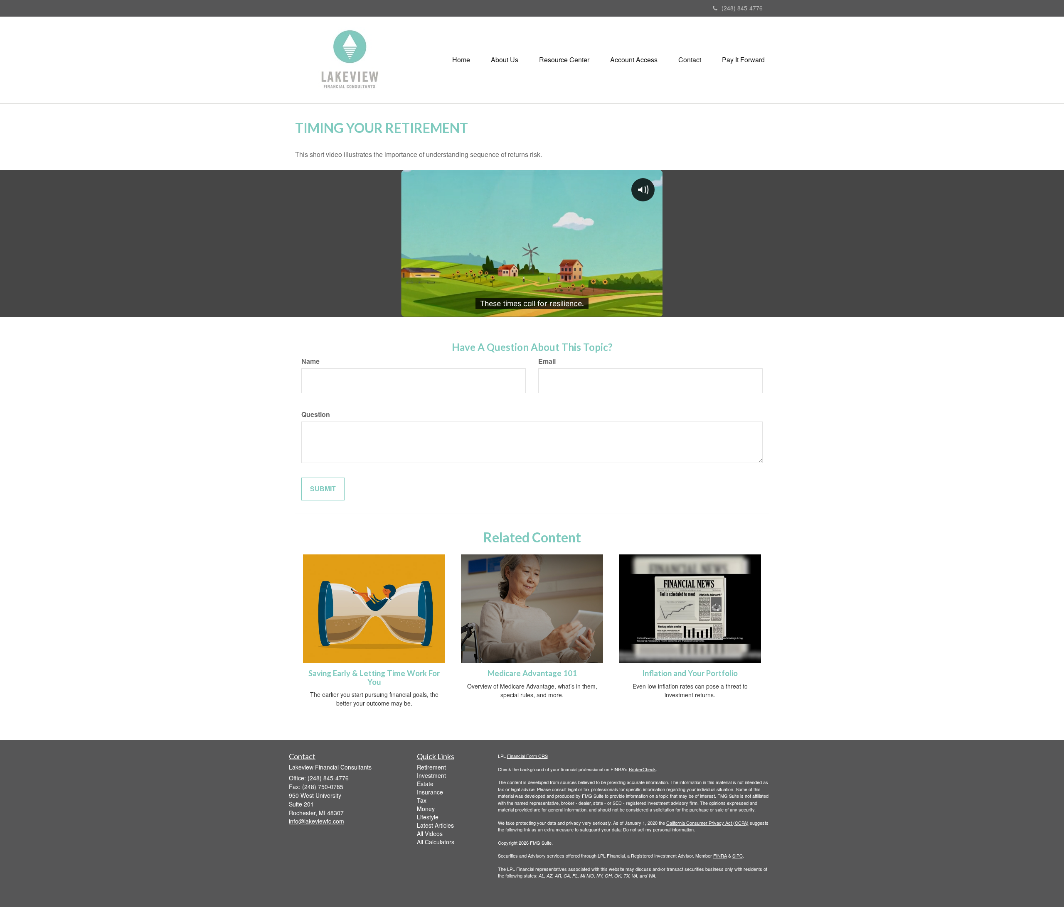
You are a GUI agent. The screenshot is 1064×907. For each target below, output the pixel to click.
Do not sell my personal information (658, 829)
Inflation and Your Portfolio (690, 673)
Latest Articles (435, 825)
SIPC (737, 855)
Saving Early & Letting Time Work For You (374, 677)
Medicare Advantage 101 (532, 673)
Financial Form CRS (527, 756)
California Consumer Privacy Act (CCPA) (707, 822)
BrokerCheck (642, 769)
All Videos (430, 833)
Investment (431, 775)
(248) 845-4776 (742, 8)
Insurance (430, 792)
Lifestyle (427, 817)
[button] (504, 59)
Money (426, 808)
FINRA (720, 855)
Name (310, 361)
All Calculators (435, 842)
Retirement (431, 767)
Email (547, 361)
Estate (425, 784)
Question (315, 414)
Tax (421, 800)
